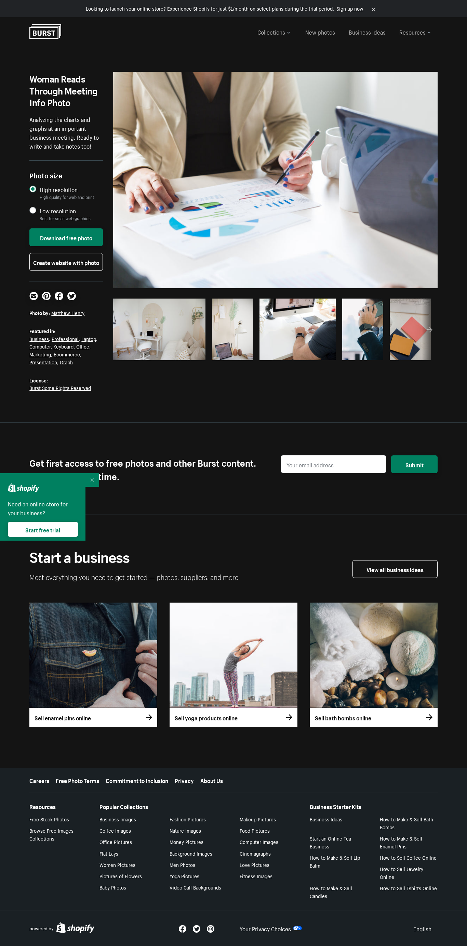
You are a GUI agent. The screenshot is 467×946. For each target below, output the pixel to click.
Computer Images (259, 841)
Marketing (40, 354)
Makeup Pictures (258, 819)
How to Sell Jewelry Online (401, 872)
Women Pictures (117, 864)
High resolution (59, 189)
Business (39, 338)
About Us (211, 779)
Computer (40, 346)
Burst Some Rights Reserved (60, 387)
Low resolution (58, 211)
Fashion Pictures (188, 819)
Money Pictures (186, 841)
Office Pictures (115, 841)
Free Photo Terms (77, 779)
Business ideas (367, 31)
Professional (65, 338)
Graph (66, 362)
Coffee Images (115, 830)
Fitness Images (256, 876)
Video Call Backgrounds (195, 887)
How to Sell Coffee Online (408, 857)
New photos (320, 31)
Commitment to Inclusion (137, 779)
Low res (184, 353)
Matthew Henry (67, 312)
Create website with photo (66, 261)
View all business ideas (395, 569)
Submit (414, 464)
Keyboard (63, 346)
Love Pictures (254, 864)
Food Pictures (255, 830)
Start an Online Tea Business (330, 842)
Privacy (184, 779)
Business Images (117, 819)
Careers (39, 779)
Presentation (43, 362)
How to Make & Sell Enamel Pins (401, 842)
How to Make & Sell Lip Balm (335, 861)
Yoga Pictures (184, 876)
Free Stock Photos (49, 819)
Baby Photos (112, 887)
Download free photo (66, 237)
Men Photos (182, 864)
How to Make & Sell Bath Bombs (406, 823)
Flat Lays (108, 853)
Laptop (88, 338)
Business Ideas (326, 819)
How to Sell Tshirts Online (408, 888)
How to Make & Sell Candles (331, 891)
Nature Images (185, 830)
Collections (271, 31)
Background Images (191, 853)
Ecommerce (67, 354)
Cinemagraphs (255, 853)
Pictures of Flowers (120, 876)
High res (158, 353)
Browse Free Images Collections (51, 834)
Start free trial (42, 529)
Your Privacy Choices (265, 928)
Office (82, 346)
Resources (412, 31)
